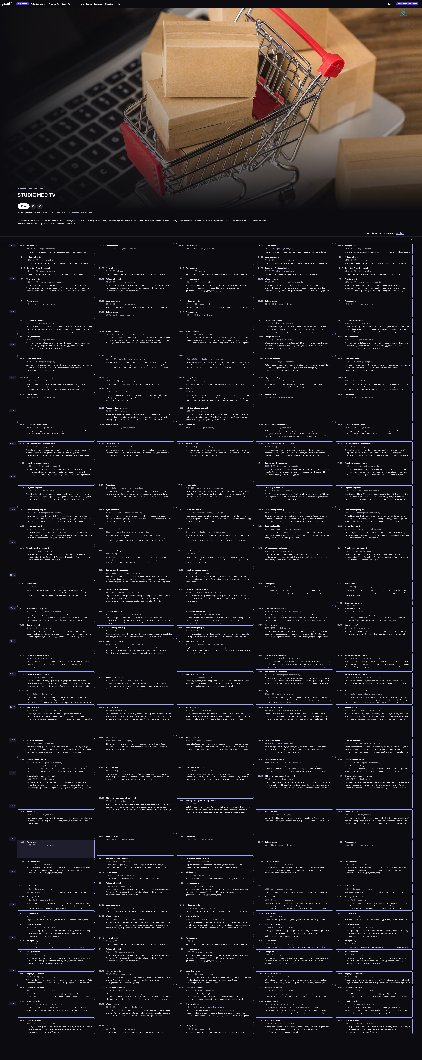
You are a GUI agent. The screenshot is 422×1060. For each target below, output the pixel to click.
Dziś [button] (368, 233)
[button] (411, 240)
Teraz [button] (374, 233)
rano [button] (380, 233)
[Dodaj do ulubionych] (33, 206)
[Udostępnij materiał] (40, 206)
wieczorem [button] (389, 233)
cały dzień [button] (400, 233)
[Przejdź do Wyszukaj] (384, 4)
